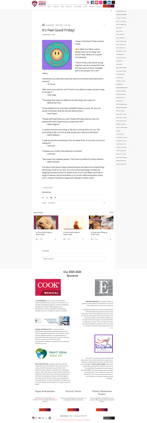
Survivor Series (122, 127)
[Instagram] (100, 2)
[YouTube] (96, 2)
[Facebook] (92, 2)
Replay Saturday (122, 107)
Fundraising (120, 74)
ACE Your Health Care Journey (122, 21)
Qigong (120, 101)
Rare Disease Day (122, 104)
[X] (105, 2)
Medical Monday (122, 87)
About (61, 419)
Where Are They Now (122, 154)
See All (111, 212)
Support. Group (121, 124)
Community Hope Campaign (122, 57)
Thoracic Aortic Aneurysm (122, 147)
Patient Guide (121, 97)
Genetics (120, 77)
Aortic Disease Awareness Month (122, 41)
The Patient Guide (122, 137)
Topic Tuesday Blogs (122, 150)
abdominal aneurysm (122, 160)
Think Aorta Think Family (122, 144)
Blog (69, 419)
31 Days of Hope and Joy (122, 18)
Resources (120, 110)
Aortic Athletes (121, 37)
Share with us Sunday (122, 117)
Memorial (89, 419)
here (111, 328)
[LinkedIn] (109, 2)
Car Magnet (120, 54)
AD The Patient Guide (122, 24)
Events (84, 419)
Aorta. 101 (120, 31)
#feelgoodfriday (46, 192)
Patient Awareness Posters (122, 94)
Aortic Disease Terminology (122, 44)
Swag (118, 130)
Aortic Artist (120, 34)
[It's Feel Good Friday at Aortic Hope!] (46, 222)
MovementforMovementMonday (122, 91)
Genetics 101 (121, 81)
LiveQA (119, 84)
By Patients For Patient (122, 51)
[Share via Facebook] (43, 197)
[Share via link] (55, 197)
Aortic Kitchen (121, 47)
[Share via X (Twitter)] (47, 197)
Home (57, 419)
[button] (111, 10)
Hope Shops (79, 419)
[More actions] (104, 25)
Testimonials (120, 134)
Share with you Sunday (122, 120)
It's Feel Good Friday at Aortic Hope (99, 233)
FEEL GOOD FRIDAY (122, 67)
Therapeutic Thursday (122, 140)
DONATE (119, 61)
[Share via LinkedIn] (51, 197)
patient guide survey (122, 164)
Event (119, 64)
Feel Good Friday (47, 187)
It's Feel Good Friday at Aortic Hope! (44, 233)
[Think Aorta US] (113, 2)
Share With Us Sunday (122, 114)
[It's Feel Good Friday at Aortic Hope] (101, 222)
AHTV (119, 28)
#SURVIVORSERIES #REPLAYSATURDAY (122, 14)
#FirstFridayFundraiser (122, 11)
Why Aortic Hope (122, 157)
